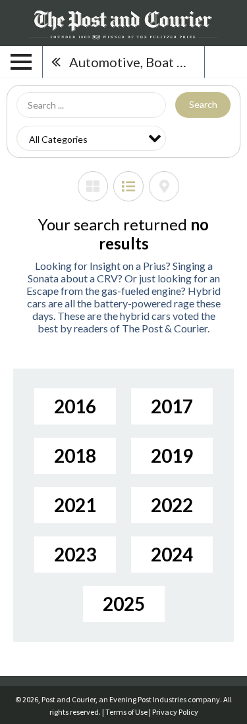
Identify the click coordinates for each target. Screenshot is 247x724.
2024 (172, 554)
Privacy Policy (175, 712)
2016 (75, 406)
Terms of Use (126, 712)
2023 (75, 554)
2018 (75, 455)
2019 (172, 455)
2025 (124, 603)
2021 (75, 505)
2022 (172, 505)
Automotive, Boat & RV (136, 62)
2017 (172, 406)
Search (203, 104)
